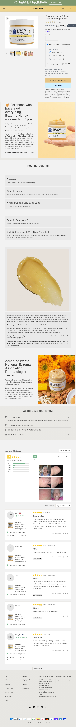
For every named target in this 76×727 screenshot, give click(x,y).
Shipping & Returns (28, 680)
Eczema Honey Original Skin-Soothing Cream (20, 527)
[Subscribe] (69, 681)
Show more (37, 668)
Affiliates (7, 684)
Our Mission (8, 696)
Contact (24, 684)
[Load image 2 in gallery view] (18, 53)
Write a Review (65, 450)
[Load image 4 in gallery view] (30, 53)
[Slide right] (36, 53)
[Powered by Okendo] (13, 451)
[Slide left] (7, 53)
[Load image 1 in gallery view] (12, 53)
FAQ (6, 680)
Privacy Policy (9, 688)
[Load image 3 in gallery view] (24, 53)
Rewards (7, 700)
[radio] (58, 45)
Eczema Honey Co (35, 722)
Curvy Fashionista (36, 321)
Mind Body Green (12, 321)
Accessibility (25, 688)
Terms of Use (9, 692)
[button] (4, 8)
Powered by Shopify (45, 722)
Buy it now (58, 86)
